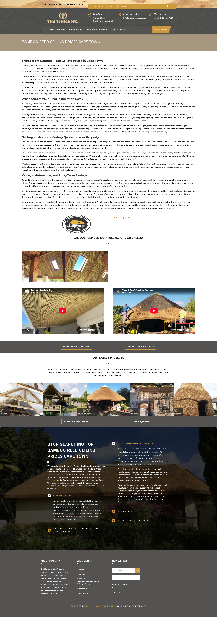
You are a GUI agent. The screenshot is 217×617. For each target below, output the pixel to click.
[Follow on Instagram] (168, 6)
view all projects (76, 421)
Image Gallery (84, 584)
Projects (62, 30)
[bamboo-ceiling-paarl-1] (86, 281)
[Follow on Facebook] (164, 6)
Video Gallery (84, 579)
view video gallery (76, 346)
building (153, 464)
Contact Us (119, 30)
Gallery (103, 30)
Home (51, 30)
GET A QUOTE (122, 217)
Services (92, 30)
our (54, 480)
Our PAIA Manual (85, 593)
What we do (76, 30)
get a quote (161, 30)
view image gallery (140, 346)
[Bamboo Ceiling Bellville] (43, 281)
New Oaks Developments (99, 606)
